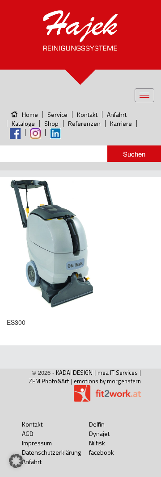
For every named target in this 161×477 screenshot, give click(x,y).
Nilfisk (97, 443)
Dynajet (99, 433)
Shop (51, 123)
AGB (28, 433)
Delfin (97, 424)
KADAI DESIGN (74, 372)
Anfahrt (117, 114)
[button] (16, 461)
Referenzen (84, 123)
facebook (101, 452)
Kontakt (87, 114)
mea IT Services (117, 372)
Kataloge (23, 123)
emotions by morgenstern (107, 381)
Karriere (121, 123)
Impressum (37, 443)
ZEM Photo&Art (49, 381)
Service (57, 114)
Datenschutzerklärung (51, 452)
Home (30, 114)
